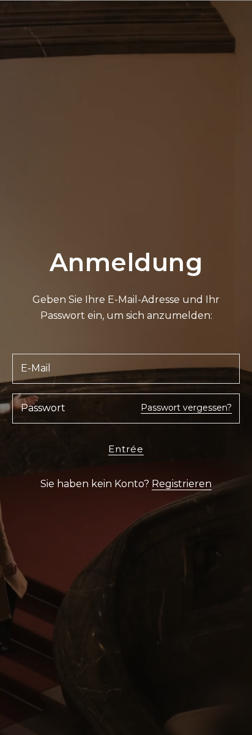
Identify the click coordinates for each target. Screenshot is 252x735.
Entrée (126, 449)
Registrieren (182, 484)
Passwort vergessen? (186, 407)
